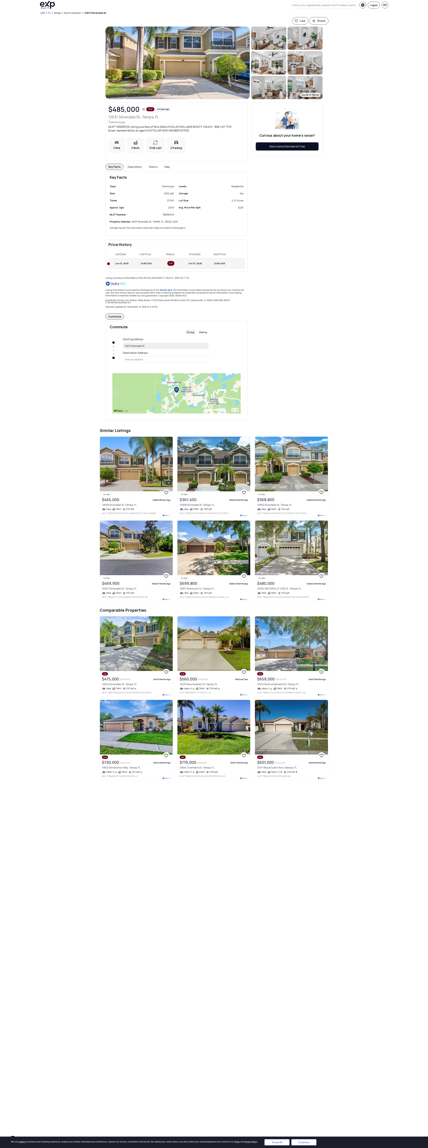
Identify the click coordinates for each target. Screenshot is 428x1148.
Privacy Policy (250, 1134)
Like (303, 21)
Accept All (277, 1138)
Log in (373, 5)
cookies (21, 1134)
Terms (237, 1134)
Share (321, 21)
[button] (177, 63)
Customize (304, 1138)
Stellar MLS (166, 289)
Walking (203, 332)
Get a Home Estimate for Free (287, 146)
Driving (190, 332)
